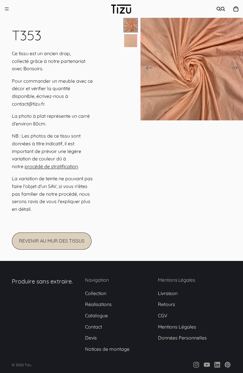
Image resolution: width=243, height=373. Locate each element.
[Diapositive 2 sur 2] (130, 40)
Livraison (168, 293)
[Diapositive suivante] (236, 69)
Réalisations (98, 304)
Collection (95, 293)
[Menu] (7, 9)
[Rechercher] (218, 8)
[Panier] (235, 8)
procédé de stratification (51, 166)
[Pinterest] (227, 364)
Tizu (28, 365)
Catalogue (96, 315)
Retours (166, 304)
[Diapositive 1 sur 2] (130, 25)
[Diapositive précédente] (147, 69)
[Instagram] (196, 364)
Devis (91, 338)
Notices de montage (107, 349)
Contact (93, 327)
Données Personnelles (182, 338)
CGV (162, 315)
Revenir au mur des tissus (51, 241)
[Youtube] (206, 364)
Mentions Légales (177, 327)
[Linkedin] (217, 364)
